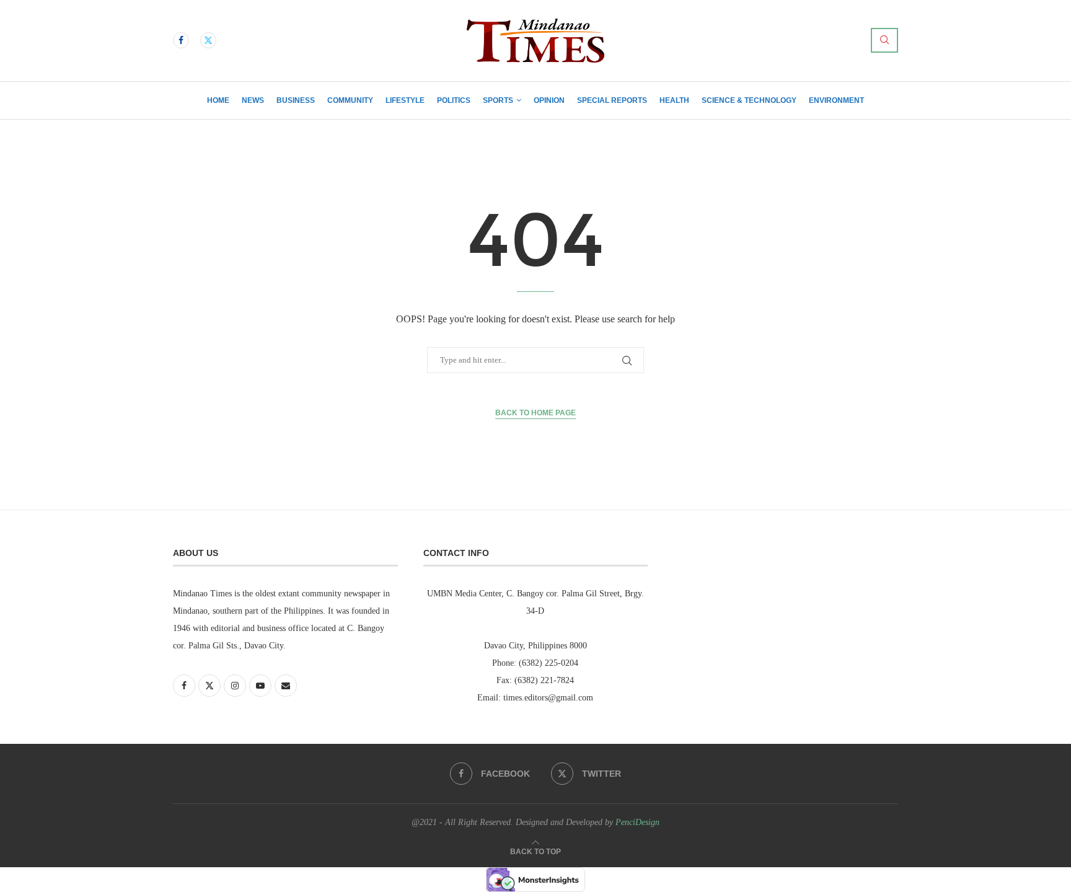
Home (218, 100)
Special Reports (612, 100)
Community (350, 100)
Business (295, 100)
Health (674, 100)
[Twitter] (208, 40)
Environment (836, 100)
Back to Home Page (535, 412)
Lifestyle (405, 100)
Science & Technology (749, 100)
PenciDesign (637, 822)
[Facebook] (181, 40)
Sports (498, 100)
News (253, 100)
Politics (453, 100)
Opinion (549, 100)
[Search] (884, 40)
